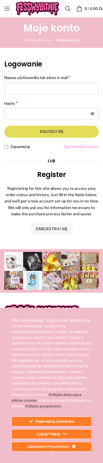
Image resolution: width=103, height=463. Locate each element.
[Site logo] (37, 8)
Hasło (11, 103)
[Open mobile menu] (7, 8)
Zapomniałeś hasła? (81, 146)
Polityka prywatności (43, 406)
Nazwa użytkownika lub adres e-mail (37, 77)
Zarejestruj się (51, 228)
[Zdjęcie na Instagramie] (13, 261)
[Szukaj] (68, 8)
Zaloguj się (51, 131)
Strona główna (37, 40)
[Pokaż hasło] (93, 114)
